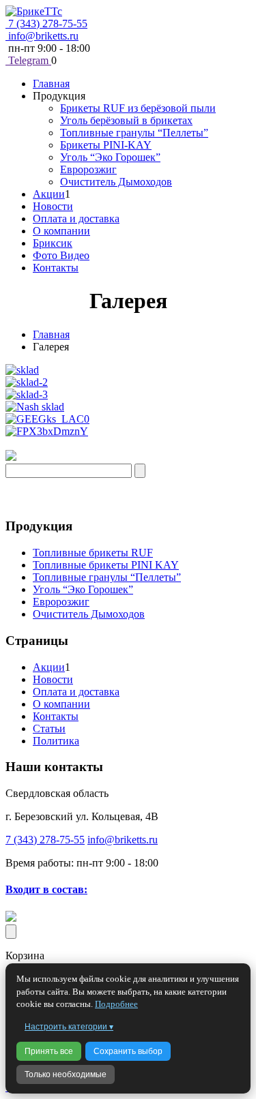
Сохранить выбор (128, 1051)
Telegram (28, 60)
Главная (51, 83)
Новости (53, 206)
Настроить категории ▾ (69, 1027)
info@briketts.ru (42, 36)
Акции (49, 194)
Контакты (56, 267)
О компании (61, 231)
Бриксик (52, 243)
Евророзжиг (88, 169)
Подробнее (116, 1004)
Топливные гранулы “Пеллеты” (134, 132)
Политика (56, 741)
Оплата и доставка (76, 218)
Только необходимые (65, 1074)
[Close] (10, 931)
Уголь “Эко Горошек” (110, 157)
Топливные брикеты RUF (93, 552)
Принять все (49, 1051)
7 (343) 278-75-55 (46, 23)
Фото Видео (61, 255)
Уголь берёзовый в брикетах (126, 120)
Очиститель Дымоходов (116, 181)
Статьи (49, 728)
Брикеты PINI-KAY (106, 145)
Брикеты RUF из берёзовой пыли (138, 108)
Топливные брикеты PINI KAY (106, 565)
